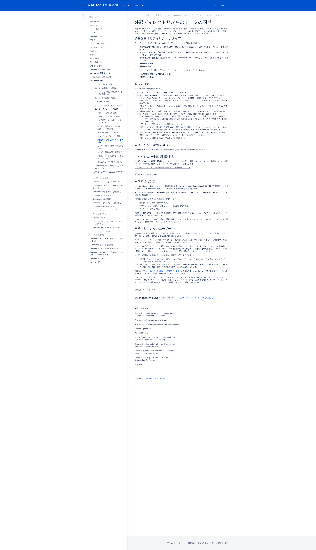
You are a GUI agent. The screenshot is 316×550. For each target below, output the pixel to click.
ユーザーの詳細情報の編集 (105, 98)
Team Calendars (96, 62)
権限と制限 (94, 58)
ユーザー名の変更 (102, 101)
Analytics (93, 51)
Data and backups (142, 333)
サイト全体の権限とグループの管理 (109, 105)
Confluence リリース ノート (101, 258)
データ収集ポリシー (100, 214)
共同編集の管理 (99, 217)
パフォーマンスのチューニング (105, 210)
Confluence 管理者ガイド (100, 73)
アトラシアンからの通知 (102, 231)
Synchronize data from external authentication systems (157, 324)
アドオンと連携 (96, 66)
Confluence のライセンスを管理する (107, 192)
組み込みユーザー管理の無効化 (110, 162)
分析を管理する (99, 235)
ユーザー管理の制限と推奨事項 (110, 152)
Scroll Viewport (159, 378)
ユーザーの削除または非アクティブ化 (164, 271)
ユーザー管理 (98, 80)
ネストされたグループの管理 (109, 136)
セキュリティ (203, 543)
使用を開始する (96, 21)
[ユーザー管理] (195, 15)
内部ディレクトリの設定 (107, 113)
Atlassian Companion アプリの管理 (106, 227)
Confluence (147, 378)
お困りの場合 (95, 262)
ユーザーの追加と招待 (103, 84)
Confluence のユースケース (101, 69)
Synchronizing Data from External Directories (152, 320)
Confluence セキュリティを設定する (107, 203)
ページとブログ (96, 29)
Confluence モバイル (98, 36)
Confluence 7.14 (95, 14)
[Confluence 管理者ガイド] (190, 15)
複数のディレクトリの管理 (108, 132)
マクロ (92, 40)
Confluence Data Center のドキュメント (106, 248)
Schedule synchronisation (145, 328)
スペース (93, 25)
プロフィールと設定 (98, 43)
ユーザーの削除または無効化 (106, 88)
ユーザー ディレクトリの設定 (106, 109)
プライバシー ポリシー (176, 543)
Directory (138, 364)
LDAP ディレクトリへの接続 (109, 116)
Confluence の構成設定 (102, 199)
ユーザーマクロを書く (101, 178)
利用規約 (191, 543)
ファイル (93, 32)
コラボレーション (97, 47)
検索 (215, 5)
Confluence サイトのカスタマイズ (106, 182)
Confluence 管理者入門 (102, 77)
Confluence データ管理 (102, 195)
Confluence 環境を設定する (103, 206)
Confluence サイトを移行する (101, 245)
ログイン (223, 5)
